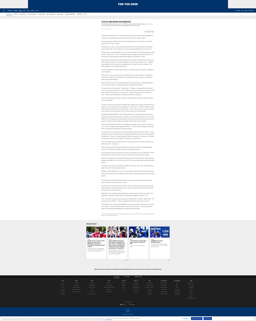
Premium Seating (164, 291)
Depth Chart (63, 285)
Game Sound (109, 289)
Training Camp (149, 293)
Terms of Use (136, 291)
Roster (63, 282)
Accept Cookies (207, 318)
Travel (124, 287)
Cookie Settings (185, 318)
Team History (62, 293)
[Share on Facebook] (145, 32)
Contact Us (136, 282)
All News (76, 282)
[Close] (253, 318)
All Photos (124, 282)
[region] (128, 318)
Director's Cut (92, 291)
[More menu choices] (39, 10)
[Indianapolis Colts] (128, 310)
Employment (136, 285)
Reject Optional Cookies (197, 318)
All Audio (109, 282)
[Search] (235, 10)
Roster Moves (76, 285)
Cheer (124, 289)
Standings (63, 289)
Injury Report (62, 291)
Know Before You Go (191, 282)
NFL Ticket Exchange (163, 293)
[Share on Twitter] (147, 32)
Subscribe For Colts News (76, 291)
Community (191, 291)
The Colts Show (109, 285)
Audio (109, 280)
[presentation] (169, 260)
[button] (126, 260)
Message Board (177, 289)
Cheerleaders (191, 287)
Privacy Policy (135, 289)
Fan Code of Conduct (149, 287)
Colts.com (129, 269)
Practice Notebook (76, 287)
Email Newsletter (177, 291)
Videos (177, 285)
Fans (191, 289)
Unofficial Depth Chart (76, 289)
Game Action (123, 285)
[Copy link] (153, 32)
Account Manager (164, 282)
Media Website (177, 293)
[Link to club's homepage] (3, 10)
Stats (63, 287)
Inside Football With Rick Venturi (109, 287)
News (76, 280)
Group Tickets (163, 289)
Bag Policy (149, 289)
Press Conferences (92, 287)
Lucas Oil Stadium (149, 285)
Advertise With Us (136, 287)
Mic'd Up (92, 289)
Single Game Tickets (163, 287)
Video (92, 280)
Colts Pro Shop (149, 282)
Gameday (149, 291)
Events (191, 293)
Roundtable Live (109, 291)
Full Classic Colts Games (92, 293)
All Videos (92, 282)
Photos (123, 280)
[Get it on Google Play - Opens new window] (132, 305)
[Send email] (150, 32)
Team (63, 280)
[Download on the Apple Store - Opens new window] (123, 304)
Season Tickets (163, 285)
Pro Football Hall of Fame (191, 298)
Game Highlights (92, 285)
